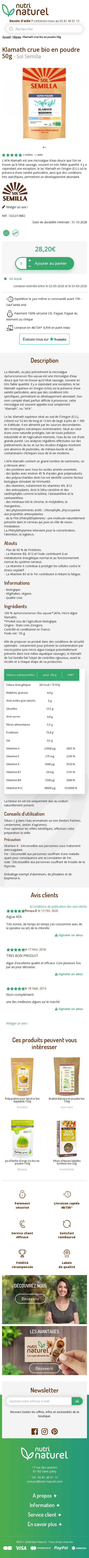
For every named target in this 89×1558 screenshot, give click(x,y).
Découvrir (30, 1298)
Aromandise (67, 1169)
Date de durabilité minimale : (51, 222)
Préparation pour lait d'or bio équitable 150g (22, 1100)
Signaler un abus (70, 935)
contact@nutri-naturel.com (45, 1481)
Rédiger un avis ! (17, 207)
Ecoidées (22, 1107)
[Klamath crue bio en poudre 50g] (44, 103)
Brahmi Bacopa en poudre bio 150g (67, 1100)
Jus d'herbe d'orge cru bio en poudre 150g (22, 1162)
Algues (17, 37)
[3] (12, 155)
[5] (20, 155)
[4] (16, 155)
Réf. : (5, 216)
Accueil (6, 37)
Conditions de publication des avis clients (59, 906)
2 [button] (45, 147)
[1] (3, 155)
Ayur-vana (67, 1107)
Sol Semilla (29, 56)
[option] (44, 103)
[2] (8, 155)
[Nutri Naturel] (44, 10)
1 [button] (43, 147)
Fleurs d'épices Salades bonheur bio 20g (67, 1162)
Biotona (22, 1169)
